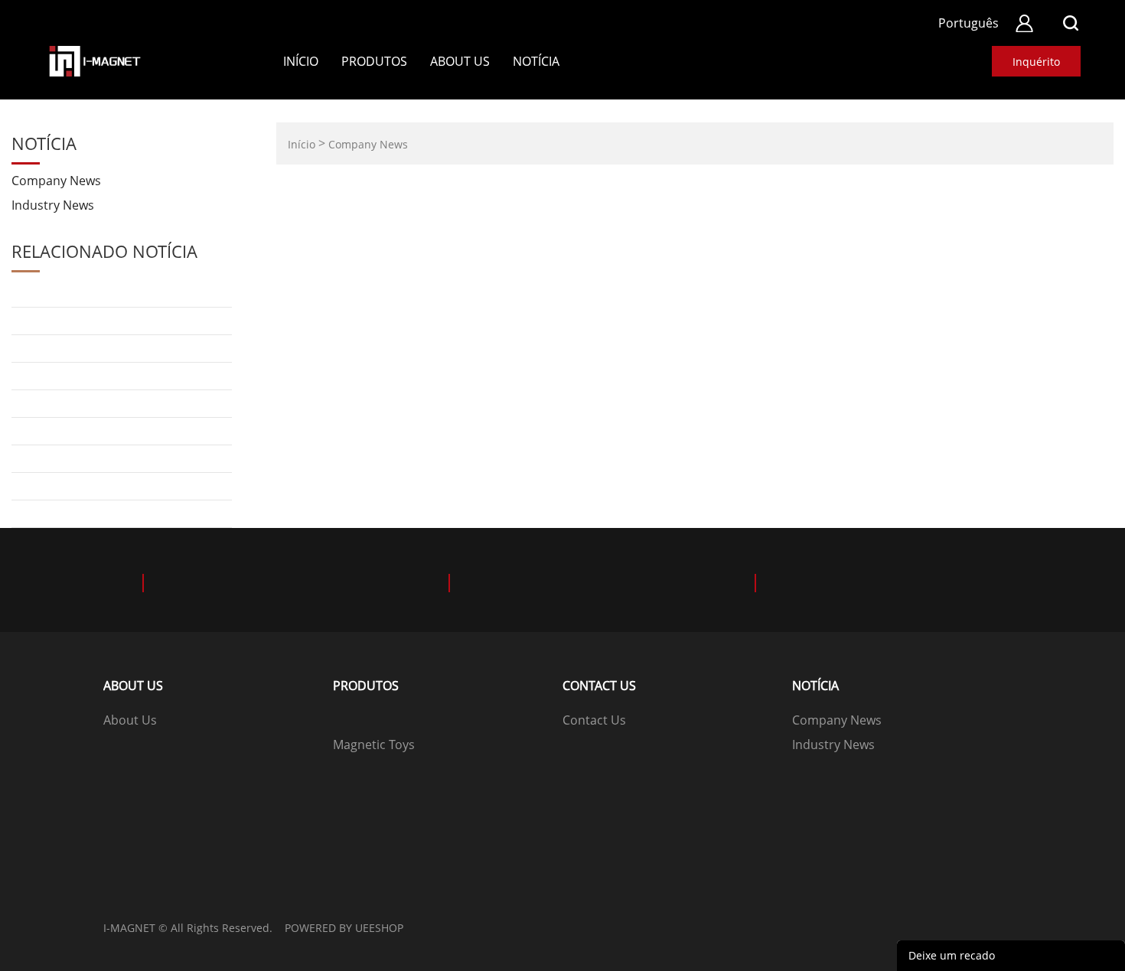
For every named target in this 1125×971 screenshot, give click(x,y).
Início (300, 61)
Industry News (52, 205)
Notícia (536, 61)
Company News (56, 180)
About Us (460, 61)
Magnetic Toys (374, 744)
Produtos (374, 61)
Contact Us (594, 720)
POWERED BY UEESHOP (344, 927)
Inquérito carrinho (1036, 65)
